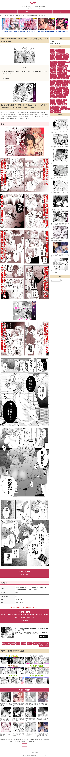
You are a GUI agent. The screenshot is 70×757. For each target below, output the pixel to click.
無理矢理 (18, 643)
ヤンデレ (44, 643)
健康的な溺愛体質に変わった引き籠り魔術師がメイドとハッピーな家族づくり (6, 734)
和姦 (52, 78)
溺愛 (48, 643)
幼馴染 (58, 66)
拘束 (58, 71)
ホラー (65, 94)
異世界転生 (53, 71)
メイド (64, 99)
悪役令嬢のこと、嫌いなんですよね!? (27, 31)
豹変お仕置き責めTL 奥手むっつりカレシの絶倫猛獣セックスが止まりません (30, 719)
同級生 (57, 87)
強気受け (67, 83)
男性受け (56, 92)
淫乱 (61, 99)
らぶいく (35, 3)
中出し (39, 643)
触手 (52, 111)
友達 (62, 68)
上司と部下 (53, 73)
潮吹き (56, 56)
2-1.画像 (5, 75)
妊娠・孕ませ (54, 75)
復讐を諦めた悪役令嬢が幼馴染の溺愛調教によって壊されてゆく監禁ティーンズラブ (30, 704)
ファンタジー (59, 59)
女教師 (57, 94)
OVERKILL (22, 32)
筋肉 (52, 61)
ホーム (8, 12)
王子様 (61, 80)
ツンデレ (53, 102)
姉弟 (52, 97)
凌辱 (63, 66)
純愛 (67, 56)
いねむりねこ (40, 32)
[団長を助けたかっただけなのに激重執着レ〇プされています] (46, 24)
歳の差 (67, 71)
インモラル (66, 80)
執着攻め (47, 645)
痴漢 (65, 104)
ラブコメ (56, 80)
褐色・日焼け (57, 97)
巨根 (64, 56)
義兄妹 (55, 111)
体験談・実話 (60, 73)
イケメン (61, 12)
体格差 (52, 56)
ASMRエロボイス (55, 43)
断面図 (63, 54)
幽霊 (57, 99)
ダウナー (58, 102)
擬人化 (67, 109)
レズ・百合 (62, 109)
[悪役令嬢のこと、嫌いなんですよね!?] (28, 24)
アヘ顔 (67, 75)
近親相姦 (53, 99)
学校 (66, 87)
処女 (58, 68)
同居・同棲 (61, 78)
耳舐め (66, 78)
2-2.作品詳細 (6, 78)
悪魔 (63, 83)
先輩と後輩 (53, 68)
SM (64, 71)
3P (61, 71)
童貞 (67, 92)
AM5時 (3, 32)
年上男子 (65, 59)
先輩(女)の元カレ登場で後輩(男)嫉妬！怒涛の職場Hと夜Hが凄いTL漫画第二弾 (18, 704)
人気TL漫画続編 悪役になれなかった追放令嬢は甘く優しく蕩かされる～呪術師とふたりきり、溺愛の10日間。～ (60, 255)
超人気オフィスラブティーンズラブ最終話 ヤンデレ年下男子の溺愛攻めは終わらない (6, 704)
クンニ (63, 52)
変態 (65, 73)
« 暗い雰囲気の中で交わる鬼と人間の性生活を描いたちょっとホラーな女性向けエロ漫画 (19, 739)
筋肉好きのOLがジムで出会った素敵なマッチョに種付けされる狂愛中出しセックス (18, 719)
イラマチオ (23, 643)
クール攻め (64, 85)
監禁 (52, 92)
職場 (65, 68)
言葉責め (13, 643)
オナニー (56, 90)
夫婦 (52, 80)
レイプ (59, 64)
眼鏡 (62, 104)
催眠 (61, 92)
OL (59, 75)
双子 (55, 106)
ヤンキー (53, 87)
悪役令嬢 (53, 94)
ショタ (62, 87)
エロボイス (44, 12)
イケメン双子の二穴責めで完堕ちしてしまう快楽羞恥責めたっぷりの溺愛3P (18, 734)
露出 (52, 106)
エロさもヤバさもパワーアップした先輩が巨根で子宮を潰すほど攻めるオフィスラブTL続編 (6, 719)
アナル (55, 78)
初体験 (52, 85)
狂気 (66, 66)
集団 (58, 104)
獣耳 (61, 90)
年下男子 (42, 645)
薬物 (64, 92)
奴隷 (60, 111)
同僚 (66, 106)
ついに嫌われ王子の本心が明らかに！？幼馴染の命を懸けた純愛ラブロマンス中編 (30, 734)
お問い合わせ (35, 752)
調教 (61, 56)
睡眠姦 (63, 102)
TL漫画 (26, 12)
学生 (64, 64)
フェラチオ (29, 643)
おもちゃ (63, 75)
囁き (52, 90)
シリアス (53, 83)
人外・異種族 (54, 64)
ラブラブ (53, 54)
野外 (60, 85)
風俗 (62, 106)
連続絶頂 (58, 52)
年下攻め (8, 643)
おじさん (63, 97)
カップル (35, 643)
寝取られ (58, 83)
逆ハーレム (65, 90)
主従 (56, 85)
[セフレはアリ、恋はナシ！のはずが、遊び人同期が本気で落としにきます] (11, 24)
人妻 (62, 94)
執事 (59, 106)
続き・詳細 (25, 573)
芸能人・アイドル (55, 109)
